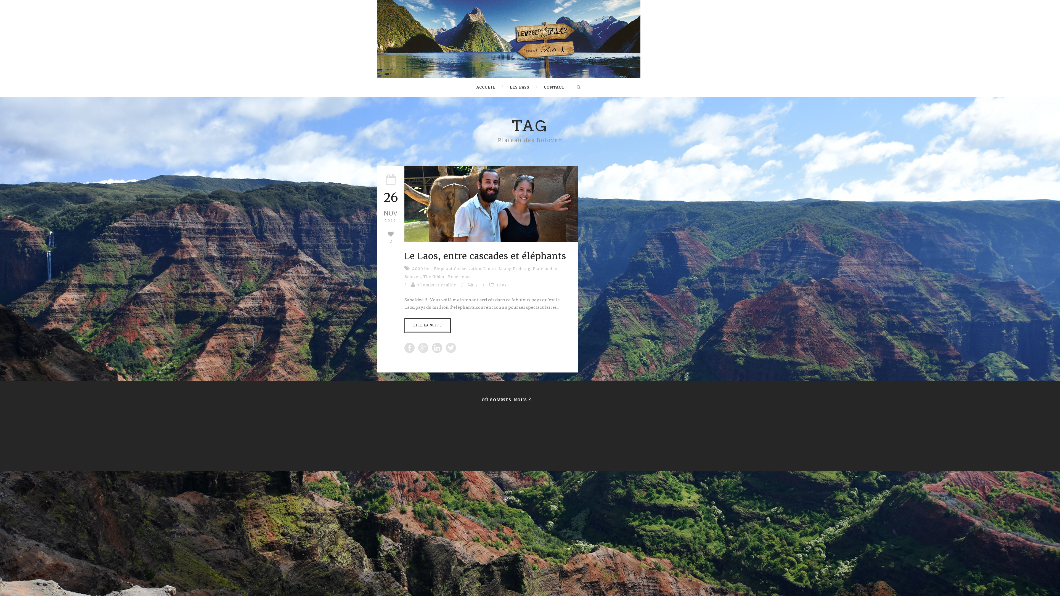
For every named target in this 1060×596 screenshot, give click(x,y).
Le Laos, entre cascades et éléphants (485, 256)
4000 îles (422, 269)
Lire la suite (427, 325)
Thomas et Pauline (436, 285)
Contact (554, 87)
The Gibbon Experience (447, 277)
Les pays (519, 87)
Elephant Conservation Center (465, 269)
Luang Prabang (515, 269)
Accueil (485, 87)
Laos (502, 285)
